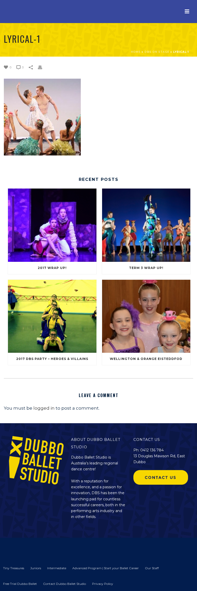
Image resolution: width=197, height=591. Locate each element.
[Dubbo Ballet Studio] (13, 548)
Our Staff (152, 568)
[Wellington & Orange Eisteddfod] (146, 316)
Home (136, 52)
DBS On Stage (156, 52)
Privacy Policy (102, 584)
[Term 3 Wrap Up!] (146, 225)
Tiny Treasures (13, 568)
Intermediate (56, 568)
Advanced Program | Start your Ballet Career (105, 568)
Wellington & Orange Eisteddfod (146, 359)
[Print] (42, 66)
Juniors (35, 568)
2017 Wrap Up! (52, 268)
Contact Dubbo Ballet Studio (64, 584)
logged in (44, 408)
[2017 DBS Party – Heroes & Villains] (52, 316)
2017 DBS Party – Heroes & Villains (52, 359)
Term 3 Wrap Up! (146, 268)
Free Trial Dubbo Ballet (20, 584)
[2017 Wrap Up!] (52, 225)
